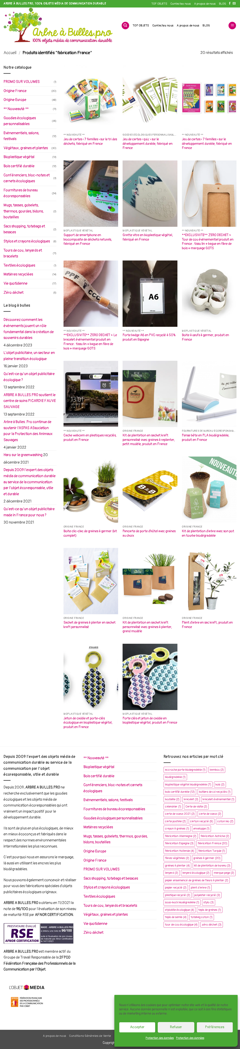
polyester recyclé (207, 895)
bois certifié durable (180, 792)
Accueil (10, 53)
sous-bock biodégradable (182, 902)
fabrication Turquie (211, 851)
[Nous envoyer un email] (234, 3)
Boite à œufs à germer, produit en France (205, 337)
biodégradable (175, 777)
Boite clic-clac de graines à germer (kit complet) (90, 533)
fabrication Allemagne (180, 836)
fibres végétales (177, 858)
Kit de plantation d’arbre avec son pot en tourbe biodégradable (208, 533)
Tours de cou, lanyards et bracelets (23, 253)
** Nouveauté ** (16, 109)
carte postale (175, 821)
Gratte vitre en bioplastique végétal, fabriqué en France (148, 237)
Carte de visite (196, 806)
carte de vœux (210, 814)
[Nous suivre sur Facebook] (229, 3)
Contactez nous (180, 4)
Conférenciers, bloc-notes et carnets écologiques (27, 178)
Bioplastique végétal (19, 157)
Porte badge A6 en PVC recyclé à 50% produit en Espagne (149, 337)
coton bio (225, 821)
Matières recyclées (18, 274)
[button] (232, 26)
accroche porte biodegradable (185, 770)
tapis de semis (176, 917)
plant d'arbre (200, 887)
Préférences (214, 1027)
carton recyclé (201, 821)
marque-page (224, 873)
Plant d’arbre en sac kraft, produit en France (207, 625)
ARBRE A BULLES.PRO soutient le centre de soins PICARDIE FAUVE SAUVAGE (30, 401)
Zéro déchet (13, 292)
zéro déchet (211, 924)
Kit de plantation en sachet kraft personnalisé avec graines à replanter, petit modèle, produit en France (149, 439)
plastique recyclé (177, 895)
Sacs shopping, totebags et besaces (24, 229)
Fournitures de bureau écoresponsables (21, 193)
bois (220, 784)
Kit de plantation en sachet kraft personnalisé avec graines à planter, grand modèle (147, 627)
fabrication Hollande (179, 851)
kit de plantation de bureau (212, 865)
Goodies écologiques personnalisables (20, 121)
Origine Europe (15, 99)
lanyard (171, 873)
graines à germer (207, 858)
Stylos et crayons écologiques (27, 241)
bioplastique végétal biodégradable (188, 784)
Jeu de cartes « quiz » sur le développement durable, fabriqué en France (147, 143)
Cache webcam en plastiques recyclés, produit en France (90, 437)
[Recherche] (125, 26)
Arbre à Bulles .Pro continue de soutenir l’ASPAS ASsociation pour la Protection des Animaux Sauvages (28, 431)
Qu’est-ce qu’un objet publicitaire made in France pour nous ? (29, 512)
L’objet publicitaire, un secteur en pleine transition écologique (29, 355)
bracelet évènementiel (218, 799)
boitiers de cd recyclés (215, 792)
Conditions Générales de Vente (90, 1036)
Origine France (15, 91)
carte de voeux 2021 (180, 814)
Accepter (137, 1027)
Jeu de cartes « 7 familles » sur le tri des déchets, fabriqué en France (90, 141)
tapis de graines (209, 910)
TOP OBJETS (159, 4)
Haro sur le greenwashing (23, 455)
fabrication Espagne (179, 843)
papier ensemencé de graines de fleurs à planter (196, 880)
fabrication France (212, 843)
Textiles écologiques (19, 265)
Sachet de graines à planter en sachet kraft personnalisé (90, 625)
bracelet (191, 799)
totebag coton (202, 917)
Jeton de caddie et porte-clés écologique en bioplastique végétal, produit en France (88, 722)
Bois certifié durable (19, 166)
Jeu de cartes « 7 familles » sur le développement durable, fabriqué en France (207, 143)
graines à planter (177, 865)
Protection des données (160, 1038)
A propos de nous (205, 4)
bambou (217, 770)
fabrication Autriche (215, 836)
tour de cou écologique (181, 924)
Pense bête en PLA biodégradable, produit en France (205, 437)
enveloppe (201, 828)
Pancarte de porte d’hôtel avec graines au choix (149, 533)
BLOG (222, 4)
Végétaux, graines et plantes (26, 148)
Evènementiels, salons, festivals (21, 136)
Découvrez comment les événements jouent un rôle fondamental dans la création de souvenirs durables (29, 328)
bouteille (172, 799)
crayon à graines (177, 828)
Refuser (176, 1027)
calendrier (173, 806)
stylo (208, 902)
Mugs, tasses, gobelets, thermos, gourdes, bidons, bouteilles (24, 211)
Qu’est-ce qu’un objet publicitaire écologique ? (29, 377)
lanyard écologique (196, 873)
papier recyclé (176, 887)
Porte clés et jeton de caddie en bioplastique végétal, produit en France (150, 720)
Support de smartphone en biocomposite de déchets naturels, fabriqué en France (88, 239)
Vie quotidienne (15, 283)
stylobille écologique (179, 910)
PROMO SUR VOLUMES (22, 81)
